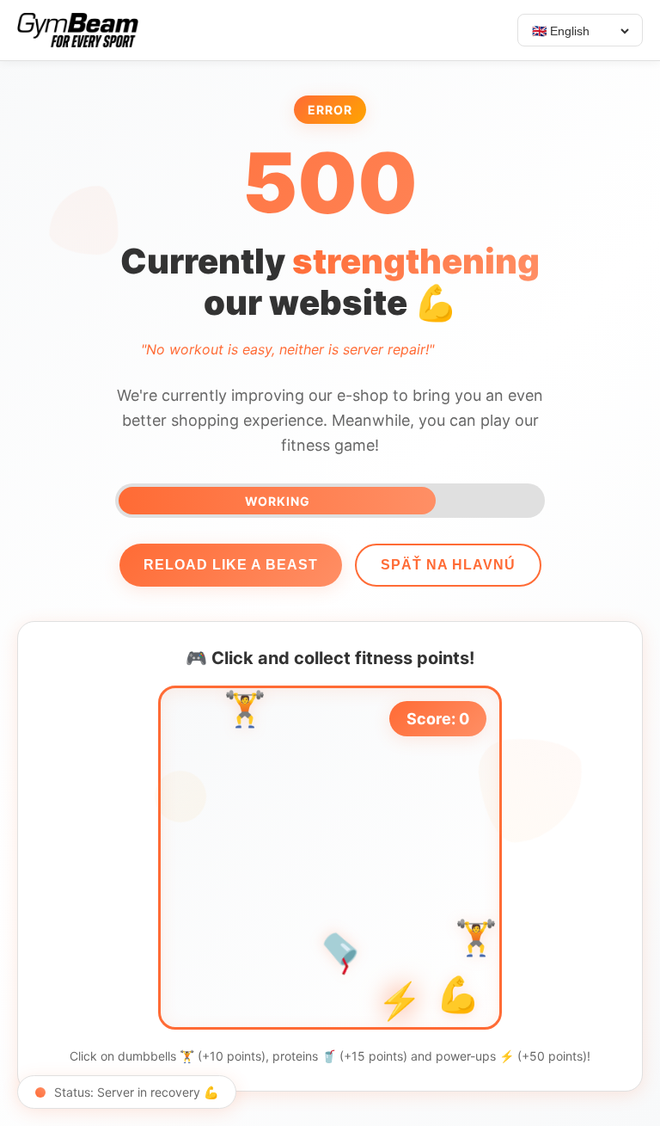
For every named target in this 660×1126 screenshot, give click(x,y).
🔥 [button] (346, 749)
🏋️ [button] (244, 713)
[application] (330, 858)
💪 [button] (458, 999)
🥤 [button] (342, 950)
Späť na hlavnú (448, 564)
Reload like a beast (231, 564)
